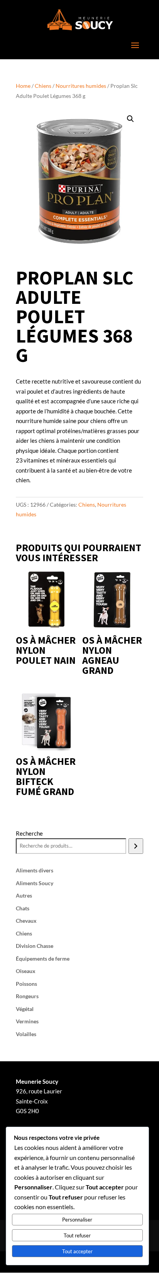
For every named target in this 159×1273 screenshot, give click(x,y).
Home (23, 85)
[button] (130, 119)
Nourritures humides (81, 85)
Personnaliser (77, 1219)
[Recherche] (136, 846)
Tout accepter (77, 1251)
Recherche (29, 833)
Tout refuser (77, 1235)
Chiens (43, 85)
